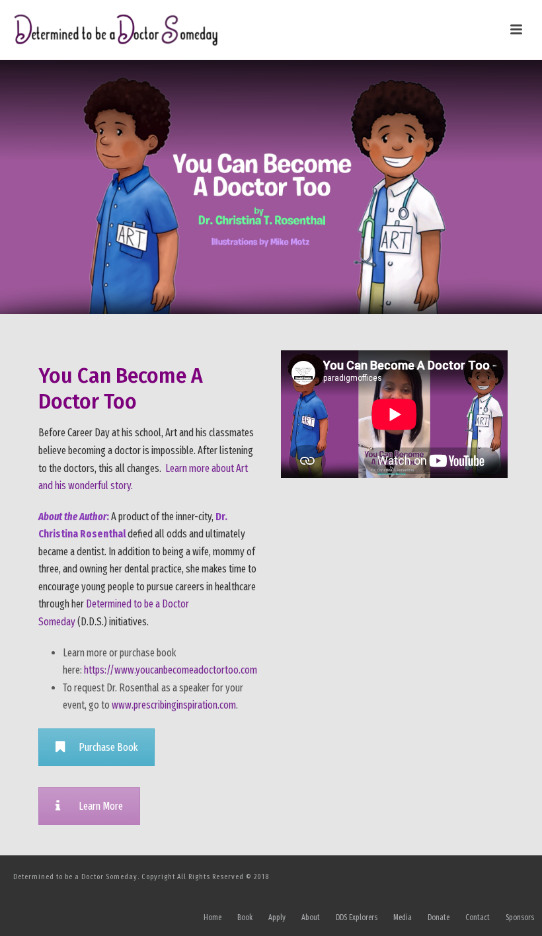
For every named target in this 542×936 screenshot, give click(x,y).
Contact (477, 917)
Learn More (101, 806)
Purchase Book (108, 747)
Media (402, 917)
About (310, 917)
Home (212, 917)
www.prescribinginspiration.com (174, 705)
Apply (277, 917)
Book (244, 917)
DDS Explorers (356, 917)
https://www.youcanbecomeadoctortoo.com (170, 670)
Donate (438, 917)
